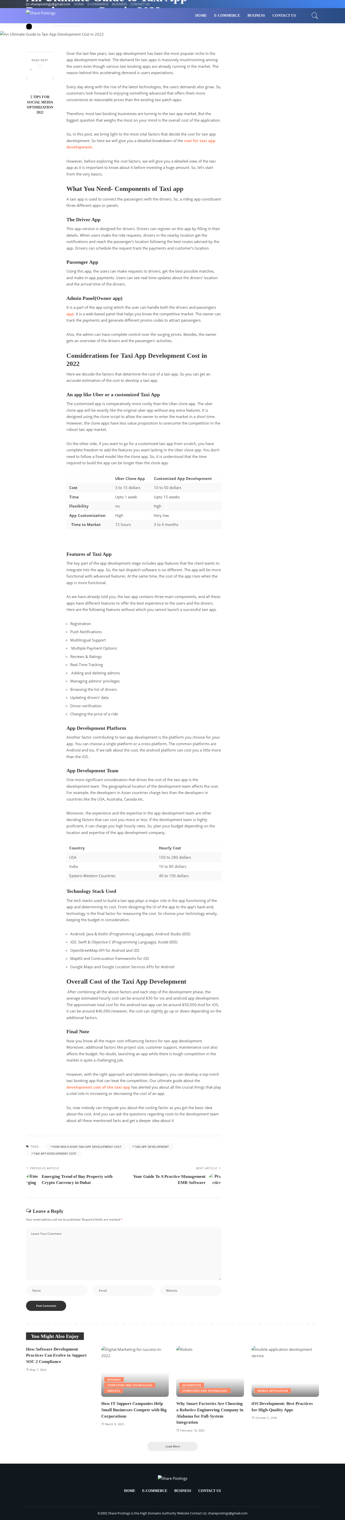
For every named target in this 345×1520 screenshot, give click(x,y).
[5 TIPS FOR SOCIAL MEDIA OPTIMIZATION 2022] (40, 78)
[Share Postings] (41, 15)
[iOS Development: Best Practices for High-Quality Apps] (285, 1371)
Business (114, 1379)
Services (113, 1391)
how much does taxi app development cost (87, 1147)
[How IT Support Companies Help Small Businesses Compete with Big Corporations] (135, 1371)
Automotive (191, 1385)
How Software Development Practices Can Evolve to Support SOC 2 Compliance (56, 1355)
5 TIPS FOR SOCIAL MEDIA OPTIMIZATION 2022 (40, 104)
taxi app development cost (55, 1153)
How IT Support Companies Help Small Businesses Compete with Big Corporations (134, 1409)
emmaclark (42, 25)
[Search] (315, 15)
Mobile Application (273, 1391)
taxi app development (151, 1147)
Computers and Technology (130, 1385)
